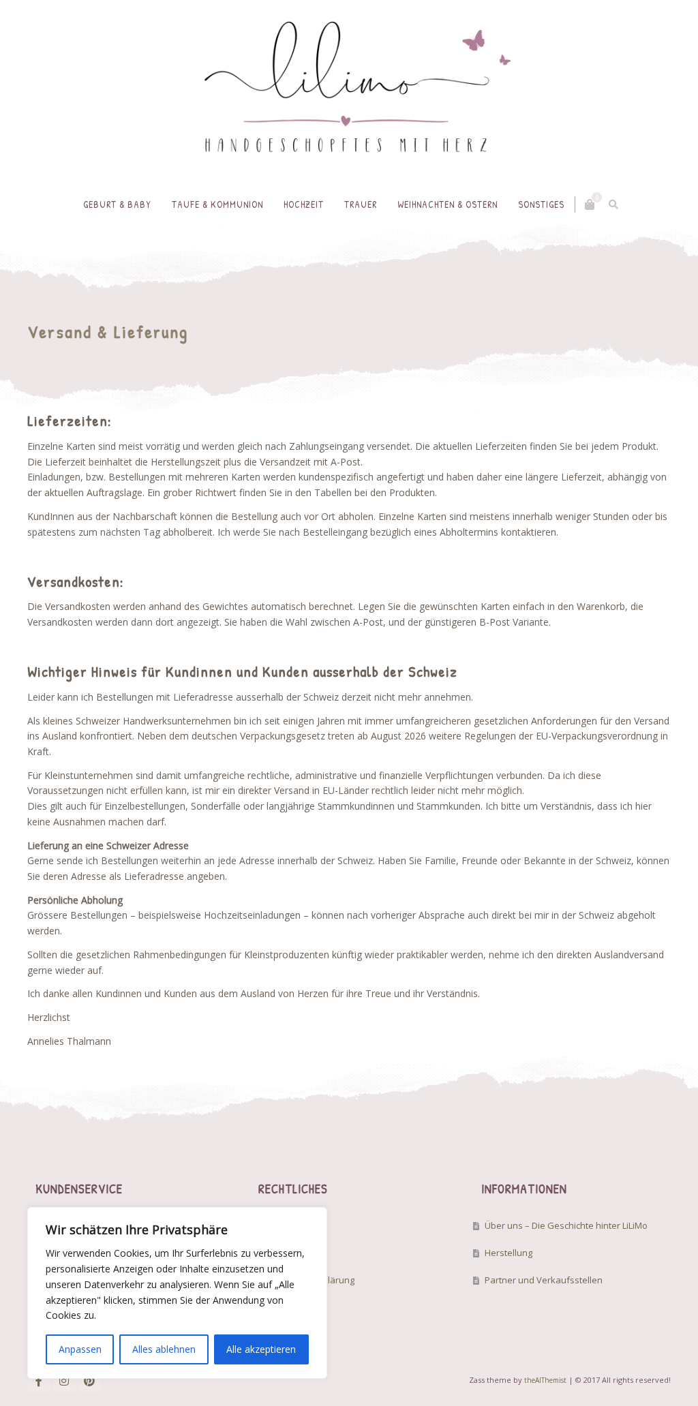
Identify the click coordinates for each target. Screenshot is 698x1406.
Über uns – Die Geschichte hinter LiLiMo (566, 1225)
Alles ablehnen (164, 1349)
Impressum (285, 1225)
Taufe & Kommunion (217, 204)
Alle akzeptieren (261, 1349)
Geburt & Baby (117, 204)
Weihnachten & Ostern (447, 204)
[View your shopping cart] (589, 204)
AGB (270, 1253)
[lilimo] (349, 92)
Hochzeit (304, 204)
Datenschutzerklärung (308, 1280)
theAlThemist (545, 1380)
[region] (177, 1293)
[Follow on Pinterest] (89, 1380)
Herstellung (508, 1253)
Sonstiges (541, 204)
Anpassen (80, 1349)
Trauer (360, 204)
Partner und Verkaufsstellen (544, 1280)
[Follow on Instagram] (64, 1380)
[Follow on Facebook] (38, 1380)
